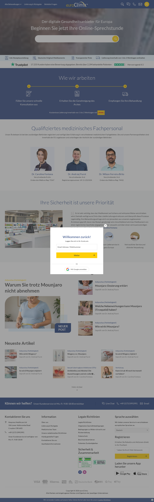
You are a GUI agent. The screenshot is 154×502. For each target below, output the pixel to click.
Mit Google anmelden (79, 269)
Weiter (77, 255)
